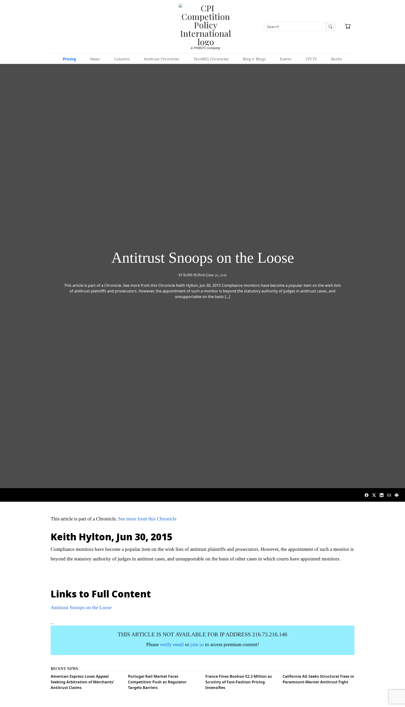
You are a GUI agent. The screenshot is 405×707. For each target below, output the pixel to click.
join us (197, 644)
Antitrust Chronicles (161, 59)
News (95, 59)
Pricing (69, 59)
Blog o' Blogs (254, 59)
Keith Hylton (194, 274)
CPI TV (311, 59)
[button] (348, 26)
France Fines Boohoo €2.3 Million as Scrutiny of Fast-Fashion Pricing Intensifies (238, 682)
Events (286, 59)
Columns (122, 59)
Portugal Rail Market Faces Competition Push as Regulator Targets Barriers (157, 682)
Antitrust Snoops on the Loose (81, 607)
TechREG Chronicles (211, 59)
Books (336, 59)
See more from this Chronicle (147, 518)
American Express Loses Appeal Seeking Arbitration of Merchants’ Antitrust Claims (82, 682)
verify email (172, 644)
